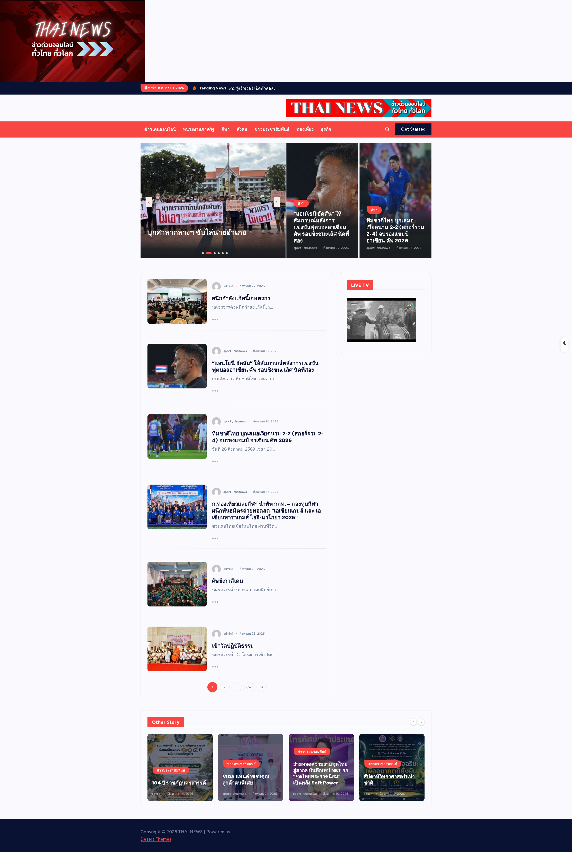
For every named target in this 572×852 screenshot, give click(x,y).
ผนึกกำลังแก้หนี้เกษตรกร (241, 305)
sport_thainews (305, 254)
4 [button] (218, 259)
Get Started (413, 136)
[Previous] (413, 728)
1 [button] (202, 259)
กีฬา (226, 136)
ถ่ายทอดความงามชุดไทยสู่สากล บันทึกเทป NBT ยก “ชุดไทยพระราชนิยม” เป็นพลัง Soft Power (250, 780)
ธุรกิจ (326, 136)
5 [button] (222, 259)
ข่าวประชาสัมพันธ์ (272, 136)
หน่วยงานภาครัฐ (198, 136)
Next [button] (277, 209)
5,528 (249, 694)
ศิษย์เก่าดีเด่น (227, 588)
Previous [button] (149, 209)
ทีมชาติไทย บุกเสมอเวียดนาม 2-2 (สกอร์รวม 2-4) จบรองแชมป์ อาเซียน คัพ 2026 (395, 237)
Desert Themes (156, 845)
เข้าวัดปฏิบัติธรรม (233, 652)
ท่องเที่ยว (305, 136)
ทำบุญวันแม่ (166, 239)
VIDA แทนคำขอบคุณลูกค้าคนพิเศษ (175, 786)
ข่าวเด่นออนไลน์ (160, 136)
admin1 (228, 293)
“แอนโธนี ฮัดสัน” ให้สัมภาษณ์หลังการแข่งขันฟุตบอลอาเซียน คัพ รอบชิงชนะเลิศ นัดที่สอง (321, 233)
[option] (213, 207)
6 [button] (226, 259)
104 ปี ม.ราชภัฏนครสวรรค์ (381, 786)
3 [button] (210, 259)
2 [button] (206, 259)
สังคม (242, 136)
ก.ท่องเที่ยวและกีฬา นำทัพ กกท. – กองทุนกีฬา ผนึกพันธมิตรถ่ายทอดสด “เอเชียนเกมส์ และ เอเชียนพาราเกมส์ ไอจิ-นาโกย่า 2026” (266, 517)
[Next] (421, 728)
